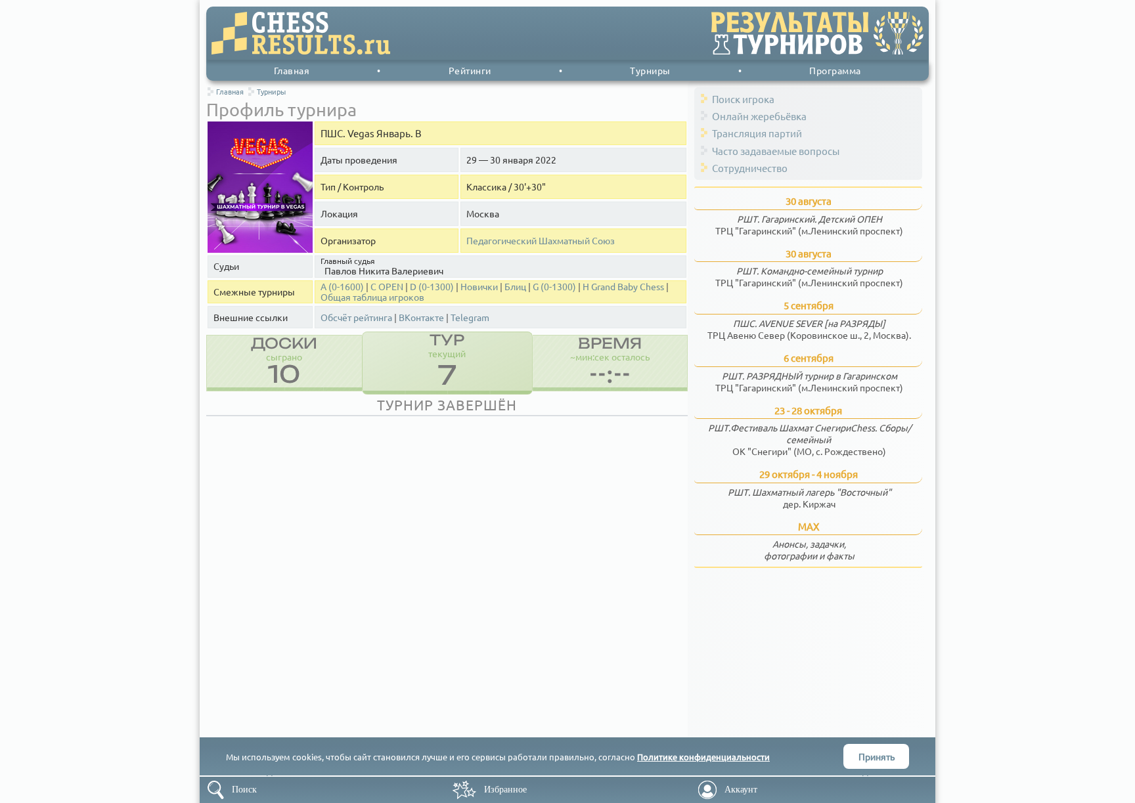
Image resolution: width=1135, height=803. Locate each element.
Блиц (515, 286)
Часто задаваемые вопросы (775, 150)
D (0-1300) (432, 286)
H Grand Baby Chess (623, 286)
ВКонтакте (421, 317)
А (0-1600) (342, 286)
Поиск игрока (743, 99)
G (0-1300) (554, 286)
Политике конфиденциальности (703, 756)
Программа (835, 70)
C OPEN (386, 286)
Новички (479, 286)
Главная (292, 70)
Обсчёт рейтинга (356, 317)
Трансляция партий (757, 133)
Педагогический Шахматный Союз (540, 240)
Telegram (470, 317)
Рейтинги (470, 70)
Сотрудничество (750, 168)
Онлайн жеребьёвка (759, 116)
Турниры (650, 70)
